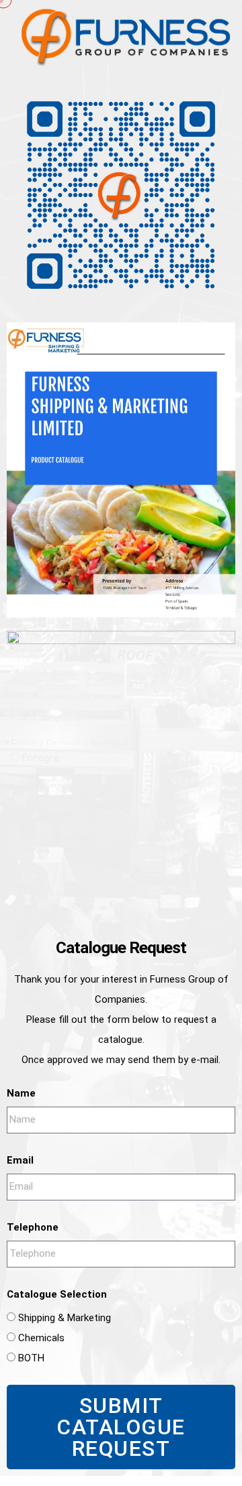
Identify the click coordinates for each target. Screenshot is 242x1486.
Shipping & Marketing (64, 1318)
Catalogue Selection (57, 1294)
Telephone (32, 1227)
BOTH (31, 1358)
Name (21, 1093)
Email (20, 1160)
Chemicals (41, 1338)
